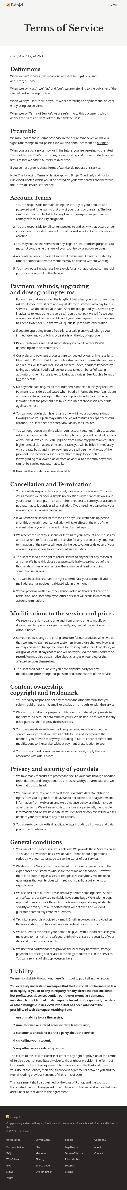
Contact (98, 1153)
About (97, 1147)
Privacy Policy (72, 1159)
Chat (38, 1147)
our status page (45, 859)
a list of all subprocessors (49, 958)
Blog (8, 1165)
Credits (69, 1171)
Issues (9, 1178)
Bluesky (40, 1159)
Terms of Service (74, 1153)
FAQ (8, 1153)
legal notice (42, 93)
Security (69, 1165)
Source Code (43, 1165)
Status (9, 1171)
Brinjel (17, 5)
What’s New (12, 1159)
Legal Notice (71, 1147)
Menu (114, 5)
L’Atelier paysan (44, 1171)
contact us (55, 510)
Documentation (15, 1147)
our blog (102, 143)
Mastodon (41, 1153)
